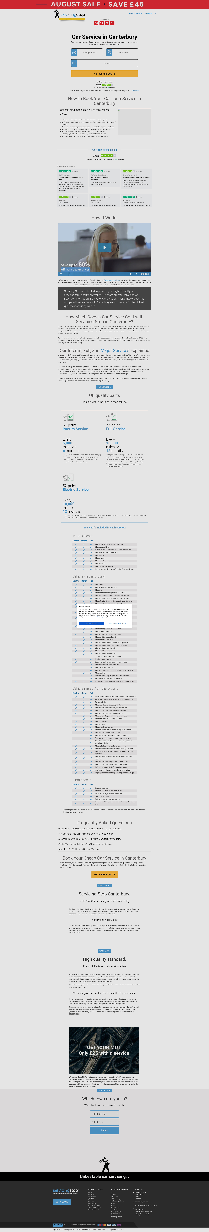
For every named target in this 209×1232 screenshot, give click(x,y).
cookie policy (99, 617)
